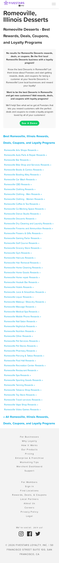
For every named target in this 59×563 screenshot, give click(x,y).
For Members (29, 482)
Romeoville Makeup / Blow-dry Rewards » (25, 301)
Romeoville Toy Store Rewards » (20, 394)
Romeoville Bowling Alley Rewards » (22, 174)
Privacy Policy (29, 511)
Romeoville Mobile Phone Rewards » (22, 316)
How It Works (29, 445)
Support (29, 470)
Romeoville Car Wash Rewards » (20, 179)
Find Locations (29, 490)
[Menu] (54, 3)
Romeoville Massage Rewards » (20, 306)
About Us (29, 503)
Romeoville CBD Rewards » (18, 184)
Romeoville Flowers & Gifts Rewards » (23, 233)
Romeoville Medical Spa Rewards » (21, 311)
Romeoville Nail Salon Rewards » (20, 321)
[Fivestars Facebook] (30, 533)
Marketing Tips (29, 462)
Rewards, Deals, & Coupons (29, 494)
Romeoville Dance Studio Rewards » (22, 213)
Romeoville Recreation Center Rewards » (25, 365)
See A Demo (29, 123)
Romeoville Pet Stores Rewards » (21, 345)
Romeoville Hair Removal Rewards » (22, 262)
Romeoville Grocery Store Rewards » (22, 248)
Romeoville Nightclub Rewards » (20, 326)
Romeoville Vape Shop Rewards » (21, 404)
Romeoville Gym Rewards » (18, 253)
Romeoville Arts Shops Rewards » (21, 150)
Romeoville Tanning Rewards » (19, 385)
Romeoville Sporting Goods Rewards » (23, 380)
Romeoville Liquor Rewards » (18, 297)
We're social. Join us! (29, 527)
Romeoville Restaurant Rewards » (21, 370)
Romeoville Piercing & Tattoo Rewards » (24, 355)
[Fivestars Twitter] (38, 533)
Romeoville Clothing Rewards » (19, 189)
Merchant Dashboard (29, 466)
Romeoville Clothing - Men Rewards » (23, 194)
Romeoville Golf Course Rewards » (21, 243)
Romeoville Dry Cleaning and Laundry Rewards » (28, 223)
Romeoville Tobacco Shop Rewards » (22, 390)
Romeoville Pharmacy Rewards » (20, 350)
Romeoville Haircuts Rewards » (19, 257)
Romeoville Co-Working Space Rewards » (25, 208)
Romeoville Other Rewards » (18, 336)
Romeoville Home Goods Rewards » (22, 272)
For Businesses (29, 436)
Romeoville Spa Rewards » (17, 375)
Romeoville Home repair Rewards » (22, 277)
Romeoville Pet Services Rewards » (22, 341)
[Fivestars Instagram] (21, 533)
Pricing (29, 453)
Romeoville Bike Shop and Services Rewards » (27, 164)
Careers (29, 507)
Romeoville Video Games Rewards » (22, 409)
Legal (29, 516)
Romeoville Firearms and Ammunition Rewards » (28, 228)
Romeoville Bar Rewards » (17, 160)
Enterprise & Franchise (29, 458)
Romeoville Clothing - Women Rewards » (24, 199)
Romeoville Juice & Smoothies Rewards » (25, 292)
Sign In (29, 486)
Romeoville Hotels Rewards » (19, 287)
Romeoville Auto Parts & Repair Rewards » (25, 155)
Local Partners (29, 499)
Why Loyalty (29, 441)
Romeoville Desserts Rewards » (20, 218)
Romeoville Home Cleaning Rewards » (23, 267)
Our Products (29, 449)
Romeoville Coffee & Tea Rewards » (22, 204)
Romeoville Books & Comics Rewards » (24, 169)
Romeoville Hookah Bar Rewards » (21, 282)
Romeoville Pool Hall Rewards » (20, 360)
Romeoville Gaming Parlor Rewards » (22, 238)
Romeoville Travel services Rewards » (23, 399)
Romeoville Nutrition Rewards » (20, 331)
